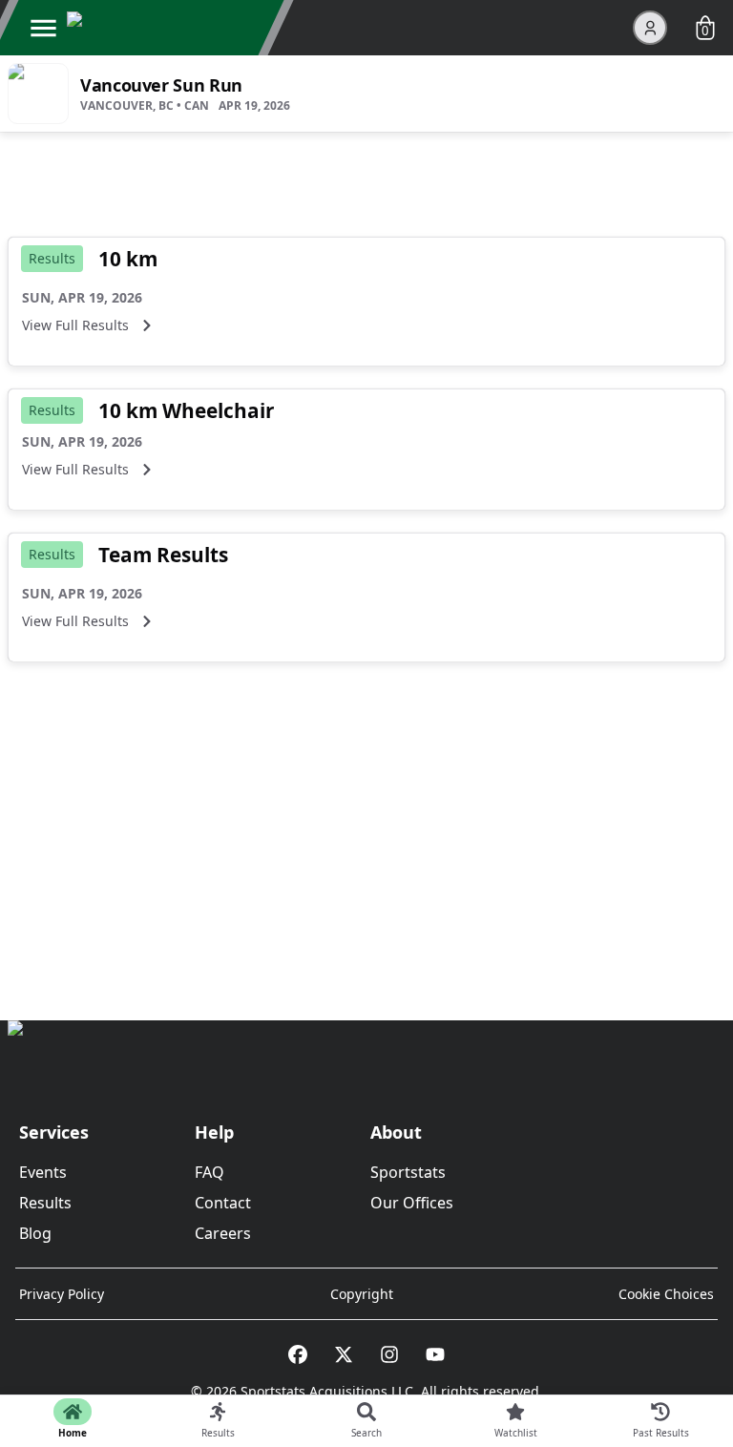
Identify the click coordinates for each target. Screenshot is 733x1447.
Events (43, 1172)
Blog (35, 1233)
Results (45, 1202)
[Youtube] (435, 1354)
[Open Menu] (43, 28)
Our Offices (411, 1202)
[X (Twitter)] (344, 1354)
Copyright (361, 1294)
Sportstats (408, 1172)
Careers (223, 1233)
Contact (223, 1202)
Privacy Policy (61, 1294)
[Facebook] (298, 1354)
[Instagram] (389, 1354)
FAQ (209, 1172)
